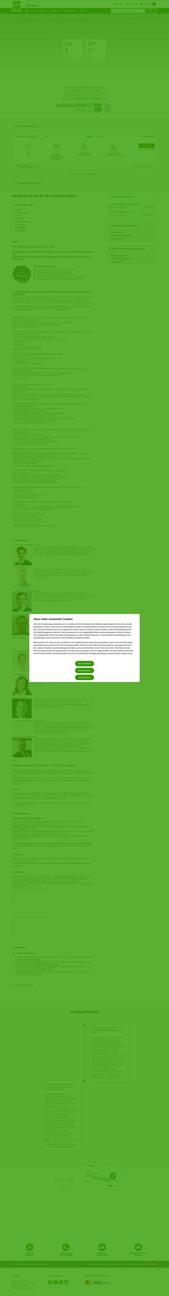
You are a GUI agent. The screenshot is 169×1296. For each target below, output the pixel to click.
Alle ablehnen (84, 677)
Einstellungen (84, 671)
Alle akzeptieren (84, 664)
